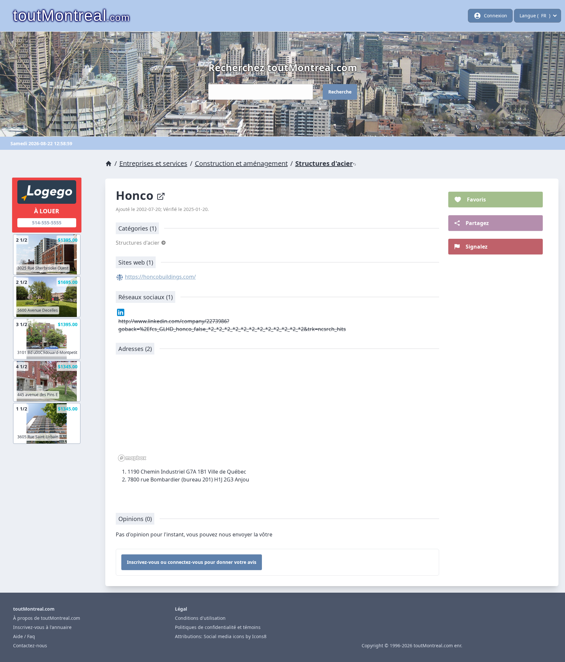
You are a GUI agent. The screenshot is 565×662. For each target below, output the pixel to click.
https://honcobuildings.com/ (160, 276)
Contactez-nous (30, 645)
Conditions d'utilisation (200, 618)
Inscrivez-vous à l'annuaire (42, 627)
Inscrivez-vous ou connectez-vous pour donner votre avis (191, 562)
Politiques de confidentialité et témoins (218, 627)
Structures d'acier (324, 163)
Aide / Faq (24, 636)
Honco (136, 195)
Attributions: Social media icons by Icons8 (220, 636)
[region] (277, 411)
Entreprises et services (153, 163)
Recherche (339, 92)
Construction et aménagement (241, 163)
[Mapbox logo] (132, 458)
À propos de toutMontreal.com (46, 618)
